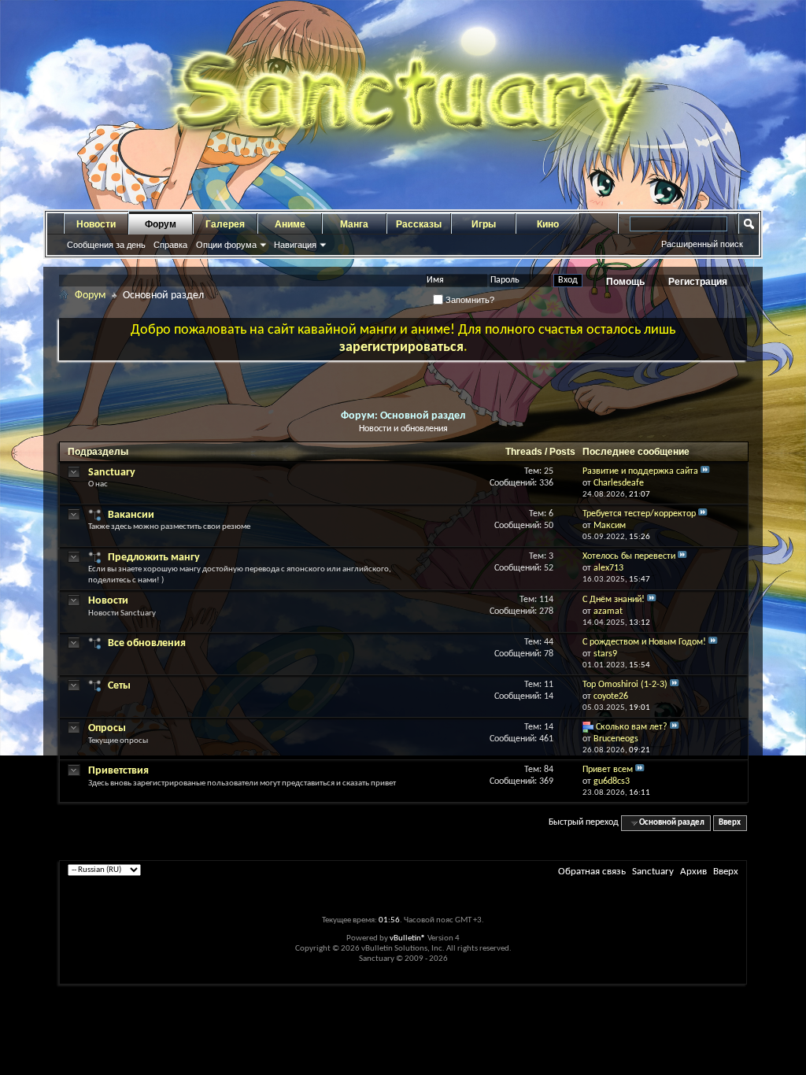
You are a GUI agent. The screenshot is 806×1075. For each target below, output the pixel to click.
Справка (170, 244)
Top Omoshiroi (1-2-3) (624, 684)
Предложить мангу (154, 557)
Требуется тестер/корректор (639, 514)
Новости (96, 224)
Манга (354, 224)
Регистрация (697, 281)
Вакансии (131, 515)
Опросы (107, 728)
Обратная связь (592, 871)
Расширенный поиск (702, 244)
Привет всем (607, 769)
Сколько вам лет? (631, 727)
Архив (693, 871)
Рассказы (419, 224)
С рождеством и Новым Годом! (644, 642)
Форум (160, 224)
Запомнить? (468, 300)
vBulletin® (408, 938)
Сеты (119, 686)
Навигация (295, 244)
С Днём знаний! (613, 599)
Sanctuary (111, 472)
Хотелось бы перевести (628, 556)
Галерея (225, 224)
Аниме (290, 224)
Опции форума (226, 244)
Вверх (730, 822)
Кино (548, 224)
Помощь (625, 281)
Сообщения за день (106, 244)
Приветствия (118, 771)
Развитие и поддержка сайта (640, 471)
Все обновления (147, 643)
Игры (483, 224)
